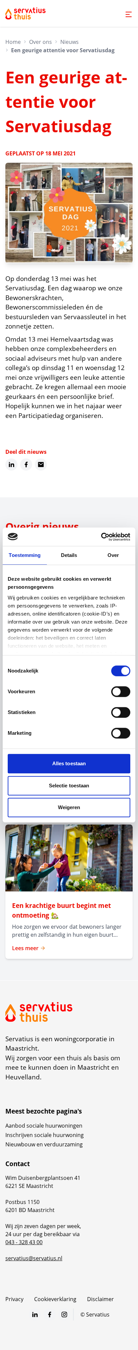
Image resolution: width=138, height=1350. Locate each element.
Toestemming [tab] (25, 555)
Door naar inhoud (28, 9)
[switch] (120, 691)
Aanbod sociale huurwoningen (43, 1125)
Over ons (40, 42)
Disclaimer (100, 1299)
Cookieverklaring (55, 1299)
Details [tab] (69, 555)
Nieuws (69, 42)
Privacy (14, 1299)
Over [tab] (113, 555)
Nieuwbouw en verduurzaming (44, 1144)
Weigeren (69, 807)
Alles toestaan (69, 763)
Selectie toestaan (69, 785)
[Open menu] (129, 14)
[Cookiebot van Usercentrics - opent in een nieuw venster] (101, 536)
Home (13, 42)
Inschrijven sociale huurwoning (44, 1135)
